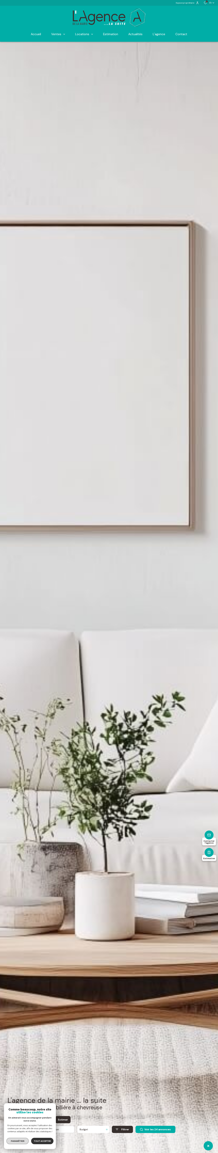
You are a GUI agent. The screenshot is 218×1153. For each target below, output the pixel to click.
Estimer (63, 1119)
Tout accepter (42, 1141)
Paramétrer (17, 1141)
